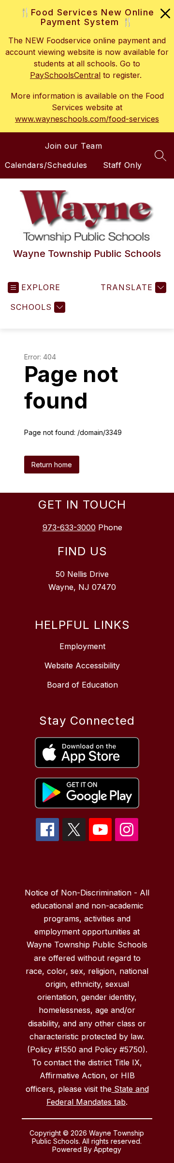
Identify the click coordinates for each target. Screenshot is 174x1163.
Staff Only (122, 165)
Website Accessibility (82, 665)
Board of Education (82, 685)
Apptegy (107, 1149)
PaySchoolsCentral (65, 75)
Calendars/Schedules (46, 165)
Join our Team (73, 146)
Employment (82, 646)
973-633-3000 (69, 527)
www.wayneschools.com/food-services (87, 119)
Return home (51, 464)
